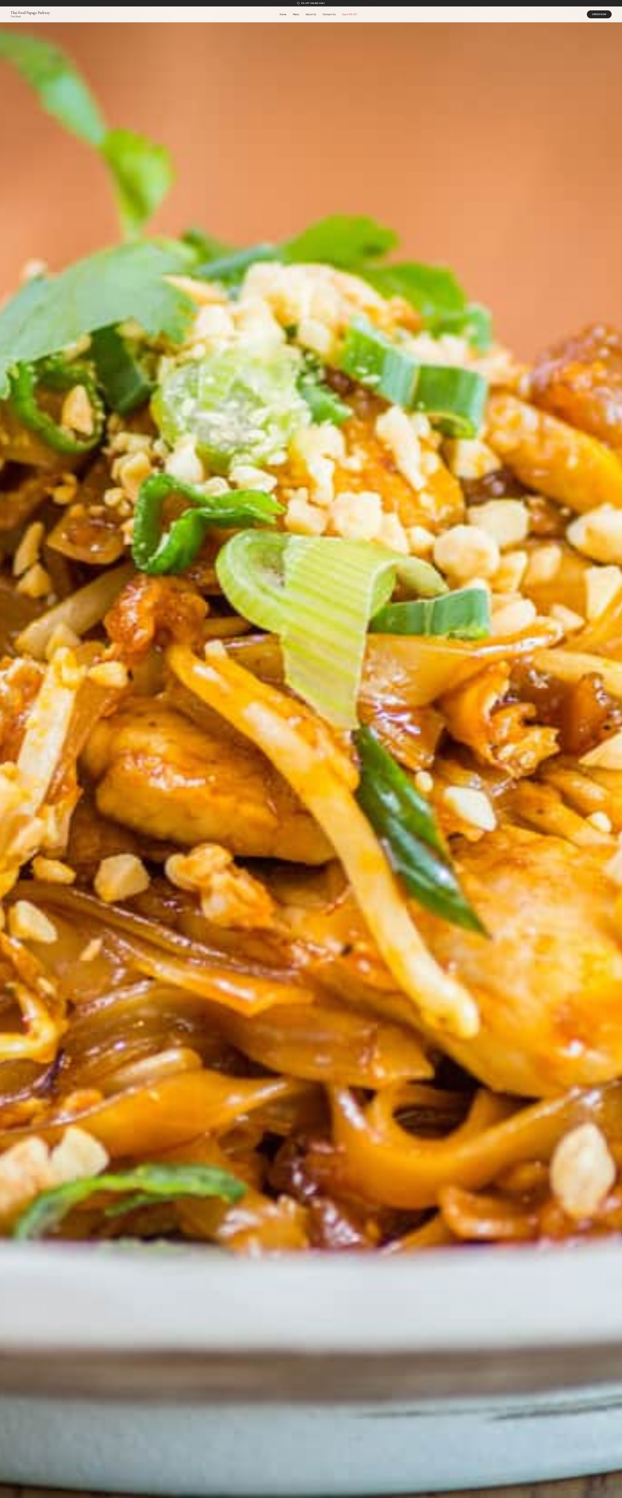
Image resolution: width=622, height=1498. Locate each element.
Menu (296, 14)
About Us (311, 14)
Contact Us (329, 14)
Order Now (599, 14)
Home (283, 14)
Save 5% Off (349, 14)
